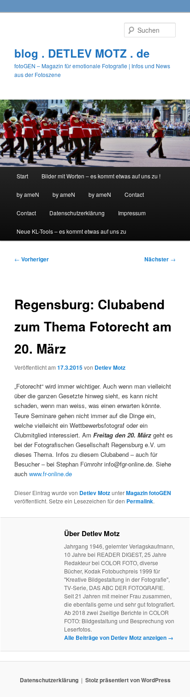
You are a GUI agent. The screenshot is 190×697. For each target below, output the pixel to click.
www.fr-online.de (50, 473)
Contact (134, 194)
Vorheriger (31, 259)
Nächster (160, 259)
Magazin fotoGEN (148, 493)
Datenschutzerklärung (77, 213)
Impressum (132, 213)
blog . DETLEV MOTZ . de (81, 53)
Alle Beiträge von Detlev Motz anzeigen (118, 637)
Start (22, 176)
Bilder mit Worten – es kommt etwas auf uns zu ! (101, 176)
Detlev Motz (110, 367)
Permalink (139, 501)
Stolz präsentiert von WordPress (128, 680)
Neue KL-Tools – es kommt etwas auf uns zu (71, 231)
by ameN (28, 194)
